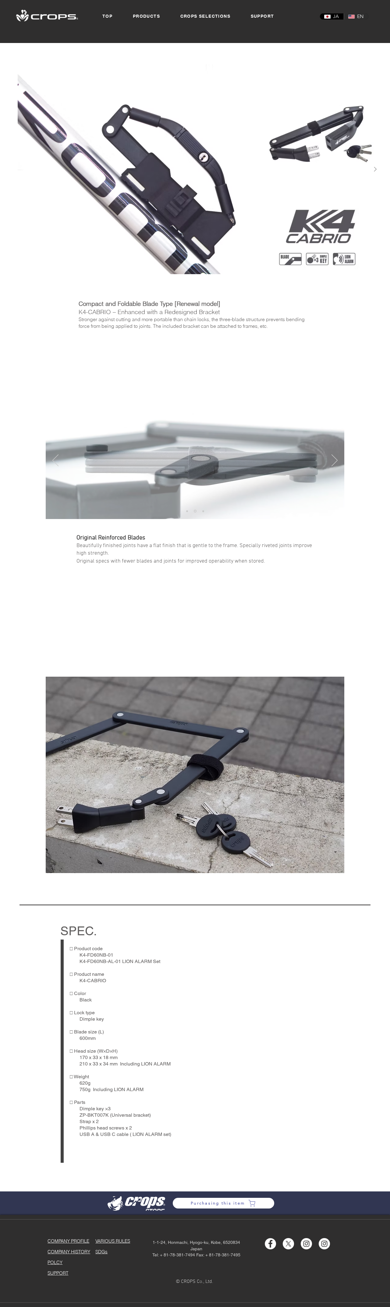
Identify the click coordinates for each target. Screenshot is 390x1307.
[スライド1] (187, 511)
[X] (288, 1243)
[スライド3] (203, 511)
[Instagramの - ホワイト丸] (306, 1243)
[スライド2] (195, 511)
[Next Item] (375, 169)
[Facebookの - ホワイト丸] (270, 1243)
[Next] (335, 460)
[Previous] (55, 460)
